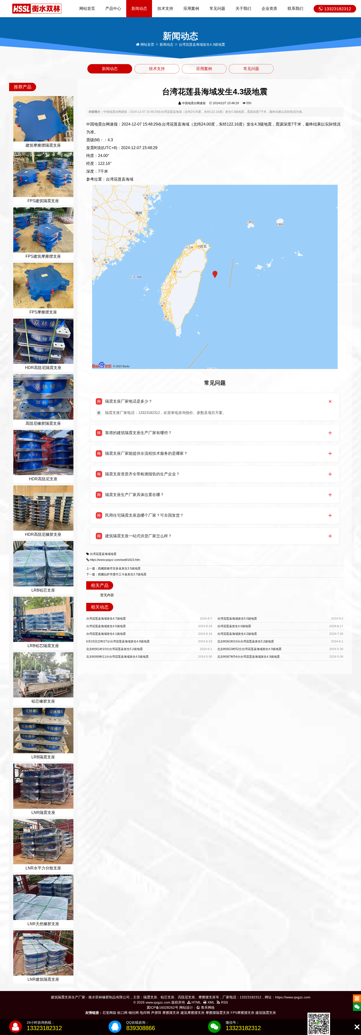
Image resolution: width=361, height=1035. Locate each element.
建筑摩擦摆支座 (192, 1013)
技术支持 (165, 8)
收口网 (122, 1013)
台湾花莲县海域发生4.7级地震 (106, 618)
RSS (224, 1002)
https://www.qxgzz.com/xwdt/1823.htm (115, 560)
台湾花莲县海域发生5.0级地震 (237, 618)
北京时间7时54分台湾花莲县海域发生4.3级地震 (248, 656)
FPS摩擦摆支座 (242, 1013)
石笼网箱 (109, 1013)
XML (211, 1002)
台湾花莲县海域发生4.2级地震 (237, 634)
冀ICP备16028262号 (162, 1007)
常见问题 (217, 8)
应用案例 (191, 8)
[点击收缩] (357, 1027)
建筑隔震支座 (265, 1013)
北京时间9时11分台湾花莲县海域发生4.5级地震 (117, 656)
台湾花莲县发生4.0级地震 (234, 626)
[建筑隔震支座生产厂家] (36, 8)
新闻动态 (139, 8)
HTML (196, 1002)
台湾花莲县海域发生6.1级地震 (106, 634)
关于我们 (243, 8)
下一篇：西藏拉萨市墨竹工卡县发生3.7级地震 (116, 574)
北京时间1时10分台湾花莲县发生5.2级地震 (245, 641)
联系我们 (295, 8)
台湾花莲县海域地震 (103, 554)
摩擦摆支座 (171, 1013)
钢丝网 (133, 1013)
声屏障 (156, 1013)
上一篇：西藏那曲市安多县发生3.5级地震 (113, 568)
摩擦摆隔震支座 (218, 1013)
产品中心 (113, 8)
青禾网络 (207, 1007)
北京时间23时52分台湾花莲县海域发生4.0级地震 (249, 649)
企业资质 (269, 8)
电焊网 (145, 1013)
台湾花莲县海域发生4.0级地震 (106, 626)
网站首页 (87, 8)
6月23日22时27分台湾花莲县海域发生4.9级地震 (118, 641)
